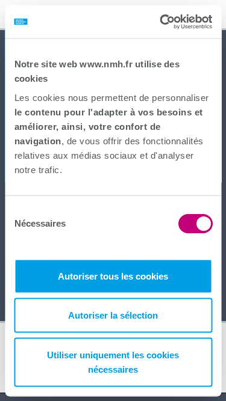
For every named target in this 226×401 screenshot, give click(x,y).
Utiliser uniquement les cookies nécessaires (113, 361)
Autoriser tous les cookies (113, 276)
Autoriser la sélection (113, 315)
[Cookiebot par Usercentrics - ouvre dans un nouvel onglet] (161, 21)
